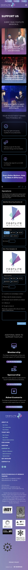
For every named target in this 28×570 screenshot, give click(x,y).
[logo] (8, 5)
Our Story (5, 425)
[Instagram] (5, 467)
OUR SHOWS (6, 442)
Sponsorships (6, 456)
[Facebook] (2, 467)
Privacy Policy (14, 562)
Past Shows (6, 429)
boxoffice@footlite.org (18, 488)
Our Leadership (7, 427)
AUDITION (5, 445)
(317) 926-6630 (5, 485)
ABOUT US (5, 422)
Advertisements (7, 453)
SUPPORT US (6, 448)
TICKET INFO (6, 432)
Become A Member (7, 451)
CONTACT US (6, 461)
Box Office (5, 437)
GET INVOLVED (6, 458)
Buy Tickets (6, 435)
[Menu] (26, 5)
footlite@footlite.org (15, 487)
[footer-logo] (14, 416)
